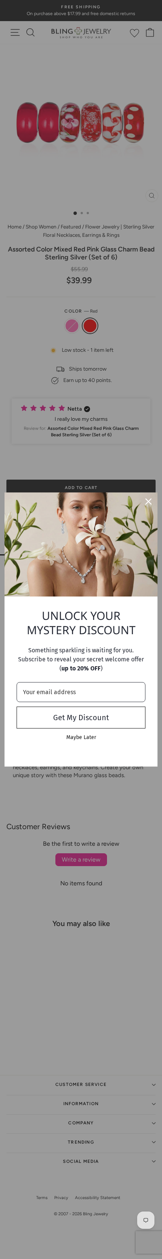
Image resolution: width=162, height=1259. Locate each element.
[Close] (148, 501)
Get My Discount (81, 717)
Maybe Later (81, 737)
